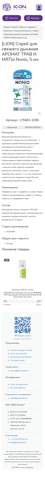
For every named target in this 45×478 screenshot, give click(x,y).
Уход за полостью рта (22, 31)
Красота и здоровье (27, 27)
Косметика (8, 31)
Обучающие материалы (21, 357)
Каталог (14, 27)
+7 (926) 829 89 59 (19, 439)
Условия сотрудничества (21, 350)
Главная (7, 27)
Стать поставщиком (19, 384)
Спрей (35, 31)
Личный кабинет (17, 387)
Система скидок (17, 360)
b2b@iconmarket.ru (18, 442)
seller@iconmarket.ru (19, 398)
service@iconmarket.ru (19, 370)
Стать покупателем (18, 353)
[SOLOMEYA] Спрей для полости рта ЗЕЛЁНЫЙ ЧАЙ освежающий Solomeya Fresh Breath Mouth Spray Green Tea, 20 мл (22, 295)
